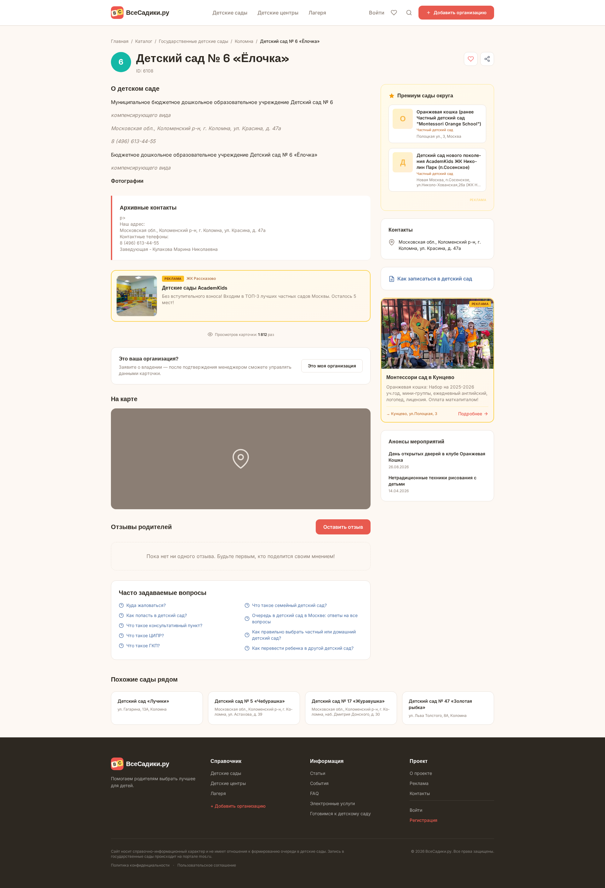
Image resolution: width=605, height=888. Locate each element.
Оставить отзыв (343, 527)
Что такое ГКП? (143, 645)
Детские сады (229, 12)
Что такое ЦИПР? (145, 635)
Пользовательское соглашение (206, 865)
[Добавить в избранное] (471, 59)
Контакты (420, 793)
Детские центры (277, 12)
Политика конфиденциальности (140, 865)
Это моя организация (332, 365)
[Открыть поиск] (409, 12)
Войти (376, 12)
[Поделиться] (487, 59)
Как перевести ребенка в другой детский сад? (303, 648)
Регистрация (423, 820)
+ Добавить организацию (238, 806)
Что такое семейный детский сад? (289, 605)
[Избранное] (394, 12)
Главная (120, 41)
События (319, 783)
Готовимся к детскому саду (340, 813)
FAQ (314, 793)
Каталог (143, 41)
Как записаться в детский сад (434, 279)
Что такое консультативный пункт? (164, 625)
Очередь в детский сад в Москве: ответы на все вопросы (305, 618)
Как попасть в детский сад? (156, 615)
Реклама (419, 783)
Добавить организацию (460, 12)
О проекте (421, 773)
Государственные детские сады (193, 41)
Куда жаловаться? (146, 605)
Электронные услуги (332, 803)
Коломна (244, 41)
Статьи (317, 773)
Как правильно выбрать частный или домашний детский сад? (304, 635)
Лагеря (317, 12)
